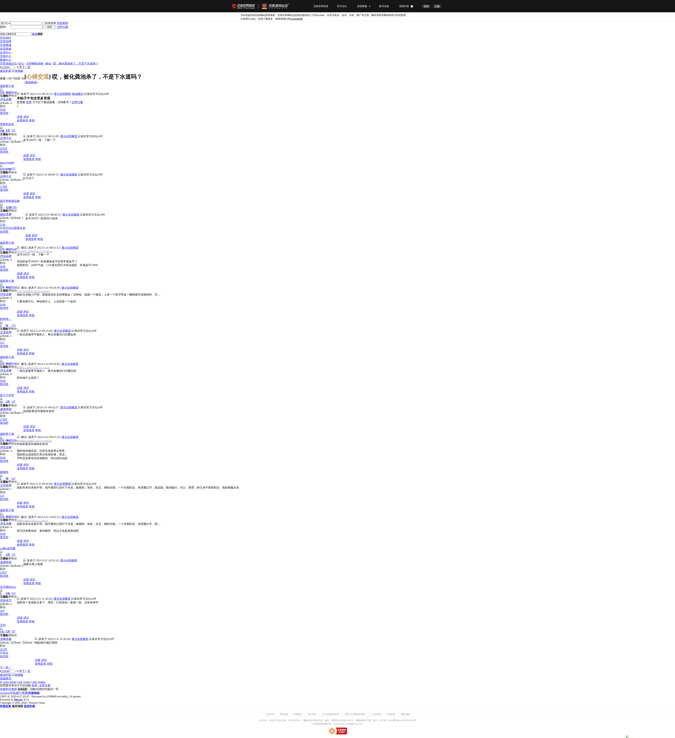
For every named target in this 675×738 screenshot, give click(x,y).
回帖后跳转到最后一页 (44, 689)
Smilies (41, 682)
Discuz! (18, 699)
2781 (14, 207)
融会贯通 (5, 214)
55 (1, 401)
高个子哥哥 (7, 395)
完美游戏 (34, 692)
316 (13, 593)
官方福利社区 (279, 6)
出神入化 (5, 138)
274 (2, 92)
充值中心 (5, 56)
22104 (3, 148)
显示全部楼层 (62, 93)
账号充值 (384, 6)
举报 (31, 120)
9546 (14, 92)
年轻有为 (5, 600)
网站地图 (405, 714)
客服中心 (5, 59)
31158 (3, 649)
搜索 (34, 34)
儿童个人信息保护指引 (354, 714)
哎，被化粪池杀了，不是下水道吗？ (75, 63)
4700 (8, 168)
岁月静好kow (8, 586)
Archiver (5, 692)
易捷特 (4, 472)
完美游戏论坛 (8, 63)
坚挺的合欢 (7, 124)
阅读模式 (77, 93)
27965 (3, 419)
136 (8, 593)
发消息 (4, 113)
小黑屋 (23, 692)
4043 (8, 92)
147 (13, 478)
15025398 (292, 720)
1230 (8, 207)
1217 (3, 168)
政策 (296, 19)
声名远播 (5, 99)
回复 (19, 116)
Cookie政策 (376, 714)
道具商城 (5, 48)
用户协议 (312, 714)
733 (2, 631)
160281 (272, 720)
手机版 (14, 692)
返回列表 (5, 70)
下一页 (26, 67)
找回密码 (62, 23)
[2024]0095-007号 (345, 720)
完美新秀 (5, 332)
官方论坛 (342, 6)
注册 (437, 6)
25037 (3, 572)
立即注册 (62, 26)
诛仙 (48, 63)
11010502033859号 (407, 720)
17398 (3, 186)
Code (34, 682)
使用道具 (22, 120)
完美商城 (5, 45)
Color (6, 682)
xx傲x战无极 (7, 548)
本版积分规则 (8, 689)
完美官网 (5, 41)
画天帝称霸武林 (10, 200)
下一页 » (5, 667)
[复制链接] (30, 82)
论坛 (5, 37)
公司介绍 (270, 714)
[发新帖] (17, 70)
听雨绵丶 (5, 319)
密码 (3, 26)
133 (13, 325)
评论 (26, 116)
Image (13, 682)
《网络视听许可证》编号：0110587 (370, 720)
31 (1, 207)
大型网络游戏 (34, 63)
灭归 (3, 625)
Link (19, 682)
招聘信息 (284, 714)
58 (7, 478)
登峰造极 (5, 638)
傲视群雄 (5, 409)
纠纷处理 (391, 714)
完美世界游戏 (244, 6)
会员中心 (5, 52)
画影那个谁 (7, 86)
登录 (426, 6)
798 (2, 130)
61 (7, 325)
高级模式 (5, 678)
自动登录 (50, 23)
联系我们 (298, 714)
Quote (26, 682)
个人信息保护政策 (330, 714)
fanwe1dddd (7, 162)
